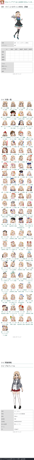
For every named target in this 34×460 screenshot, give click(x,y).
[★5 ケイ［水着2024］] (21, 288)
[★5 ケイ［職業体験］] (21, 135)
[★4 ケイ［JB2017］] (29, 135)
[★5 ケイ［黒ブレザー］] (5, 257)
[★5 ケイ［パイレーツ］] (13, 115)
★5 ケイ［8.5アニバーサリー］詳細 (5, 291)
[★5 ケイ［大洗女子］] (29, 115)
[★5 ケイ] (5, 145)
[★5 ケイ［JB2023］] (21, 266)
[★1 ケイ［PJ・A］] (13, 106)
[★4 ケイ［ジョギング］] (29, 213)
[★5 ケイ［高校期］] (21, 257)
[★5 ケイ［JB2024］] (13, 288)
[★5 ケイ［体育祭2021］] (13, 213)
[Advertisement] (17, 86)
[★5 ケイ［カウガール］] (13, 135)
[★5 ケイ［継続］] (5, 222)
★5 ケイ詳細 (4, 146)
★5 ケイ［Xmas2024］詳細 (21, 302)
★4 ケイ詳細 (4, 154)
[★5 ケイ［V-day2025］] (5, 310)
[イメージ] (17, 39)
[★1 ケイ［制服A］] (5, 106)
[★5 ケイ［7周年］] (21, 246)
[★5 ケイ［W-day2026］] (29, 321)
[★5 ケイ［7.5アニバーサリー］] (5, 266)
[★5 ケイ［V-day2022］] (13, 222)
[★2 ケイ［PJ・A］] (29, 106)
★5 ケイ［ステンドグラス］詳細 (13, 313)
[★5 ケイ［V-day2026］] (21, 321)
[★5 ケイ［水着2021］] (5, 213)
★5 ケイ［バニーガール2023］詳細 (13, 269)
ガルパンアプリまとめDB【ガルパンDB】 (10, 459)
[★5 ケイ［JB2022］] (13, 235)
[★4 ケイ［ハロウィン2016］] (21, 124)
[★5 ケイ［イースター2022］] (29, 222)
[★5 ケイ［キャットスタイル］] (29, 277)
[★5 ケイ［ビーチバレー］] (29, 288)
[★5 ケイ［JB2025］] (29, 310)
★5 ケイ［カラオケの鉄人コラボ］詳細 (13, 302)
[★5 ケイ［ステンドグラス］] (13, 310)
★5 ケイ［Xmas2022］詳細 (29, 249)
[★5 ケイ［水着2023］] (29, 266)
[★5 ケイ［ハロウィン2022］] (13, 246)
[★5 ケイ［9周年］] (5, 299)
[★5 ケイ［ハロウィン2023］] (5, 277)
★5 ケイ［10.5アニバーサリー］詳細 (5, 333)
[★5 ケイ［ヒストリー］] (13, 277)
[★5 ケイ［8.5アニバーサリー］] (5, 288)
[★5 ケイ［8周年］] (21, 277)
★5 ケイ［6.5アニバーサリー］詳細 (5, 238)
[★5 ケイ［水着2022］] (21, 235)
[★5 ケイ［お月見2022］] (5, 246)
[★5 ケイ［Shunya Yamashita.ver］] (21, 222)
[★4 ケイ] (5, 152)
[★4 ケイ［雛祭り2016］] (21, 115)
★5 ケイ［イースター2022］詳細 (29, 226)
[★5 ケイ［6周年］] (21, 213)
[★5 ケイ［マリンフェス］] (29, 235)
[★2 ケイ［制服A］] (21, 106)
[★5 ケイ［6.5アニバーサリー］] (5, 235)
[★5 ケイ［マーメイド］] (5, 321)
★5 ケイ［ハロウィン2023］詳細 (5, 280)
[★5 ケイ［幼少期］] (13, 257)
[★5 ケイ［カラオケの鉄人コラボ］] (13, 299)
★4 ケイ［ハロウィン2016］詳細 (21, 128)
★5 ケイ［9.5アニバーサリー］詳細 (21, 313)
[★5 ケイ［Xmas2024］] (21, 299)
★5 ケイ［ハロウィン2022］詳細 (13, 249)
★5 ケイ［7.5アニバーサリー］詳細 (5, 269)
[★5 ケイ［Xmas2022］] (29, 246)
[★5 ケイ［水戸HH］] (13, 124)
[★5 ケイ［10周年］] (13, 321)
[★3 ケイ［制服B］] (5, 115)
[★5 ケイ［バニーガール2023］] (13, 266)
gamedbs (23, 459)
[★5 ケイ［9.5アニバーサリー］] (21, 310)
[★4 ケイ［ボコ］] (29, 124)
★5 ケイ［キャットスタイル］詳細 (29, 280)
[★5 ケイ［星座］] (29, 299)
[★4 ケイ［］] (5, 124)
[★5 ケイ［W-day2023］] (29, 257)
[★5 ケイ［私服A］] (5, 135)
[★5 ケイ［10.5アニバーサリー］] (5, 330)
